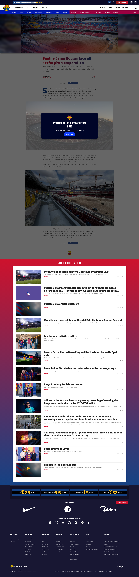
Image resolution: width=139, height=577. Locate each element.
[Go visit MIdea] (107, 509)
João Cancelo (28, 557)
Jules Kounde (28, 549)
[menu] (135, 2)
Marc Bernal (44, 554)
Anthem (88, 546)
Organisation (49, 12)
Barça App (72, 546)
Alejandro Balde (29, 539)
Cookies (70, 571)
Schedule (29, 12)
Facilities (115, 12)
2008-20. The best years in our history (111, 543)
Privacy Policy (64, 571)
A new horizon (107, 539)
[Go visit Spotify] (67, 509)
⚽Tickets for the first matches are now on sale (28, 2)
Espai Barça (117, 7)
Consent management (99, 571)
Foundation (73, 12)
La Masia (107, 12)
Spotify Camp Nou (90, 539)
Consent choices (109, 571)
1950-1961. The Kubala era (110, 549)
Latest (21, 12)
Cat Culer (14, 12)
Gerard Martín (28, 546)
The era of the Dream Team (110, 546)
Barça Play (44, 7)
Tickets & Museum (18, 7)
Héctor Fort (28, 554)
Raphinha (58, 541)
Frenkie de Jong (45, 549)
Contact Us (83, 571)
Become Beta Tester (75, 554)
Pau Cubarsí (28, 541)
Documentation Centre (85, 12)
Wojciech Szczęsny (14, 539)
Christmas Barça (74, 559)
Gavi (43, 539)
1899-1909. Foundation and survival (112, 551)
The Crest (88, 544)
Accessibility (76, 571)
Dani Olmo (44, 551)
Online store (73, 549)
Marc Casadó (45, 546)
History (65, 12)
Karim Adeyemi (59, 549)
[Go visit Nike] (30, 509)
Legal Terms (56, 571)
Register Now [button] (69, 134)
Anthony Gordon (60, 546)
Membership (35, 7)
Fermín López (45, 544)
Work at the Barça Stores (92, 549)
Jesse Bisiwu (59, 551)
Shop (28, 7)
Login (111, 2)
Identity (58, 12)
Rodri (43, 557)
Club (110, 7)
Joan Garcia (12, 541)
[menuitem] (135, 1)
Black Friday (73, 557)
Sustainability (98, 12)
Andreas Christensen (30, 544)
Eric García (27, 551)
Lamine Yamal (59, 539)
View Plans (123, 2)
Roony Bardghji (59, 544)
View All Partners (122, 502)
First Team (102, 7)
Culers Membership (75, 539)
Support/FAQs (73, 551)
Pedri (43, 541)
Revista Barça (38, 12)
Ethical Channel (89, 541)
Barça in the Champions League (111, 554)
